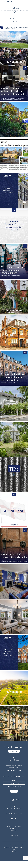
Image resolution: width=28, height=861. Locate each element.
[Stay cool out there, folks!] (14, 474)
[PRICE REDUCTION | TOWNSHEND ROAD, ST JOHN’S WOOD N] (14, 332)
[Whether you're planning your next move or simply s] (14, 652)
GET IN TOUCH (14, 751)
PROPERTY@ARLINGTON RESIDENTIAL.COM (14, 766)
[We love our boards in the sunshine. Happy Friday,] (14, 119)
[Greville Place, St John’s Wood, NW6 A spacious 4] (14, 403)
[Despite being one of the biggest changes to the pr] (14, 261)
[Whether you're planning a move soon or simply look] (14, 190)
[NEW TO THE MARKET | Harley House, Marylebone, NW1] (14, 581)
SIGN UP (14, 791)
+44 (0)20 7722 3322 (14, 761)
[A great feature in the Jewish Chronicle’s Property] (14, 154)
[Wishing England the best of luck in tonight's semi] (14, 510)
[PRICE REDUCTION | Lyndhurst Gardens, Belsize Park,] (14, 616)
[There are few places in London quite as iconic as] (14, 48)
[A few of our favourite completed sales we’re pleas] (14, 723)
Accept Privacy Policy (14, 786)
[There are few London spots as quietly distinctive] (14, 688)
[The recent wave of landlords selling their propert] (14, 368)
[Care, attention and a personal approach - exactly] (14, 225)
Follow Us (14, 21)
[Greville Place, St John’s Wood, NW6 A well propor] (14, 439)
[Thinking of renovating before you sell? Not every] (14, 83)
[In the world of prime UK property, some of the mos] (14, 545)
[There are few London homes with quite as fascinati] (14, 297)
